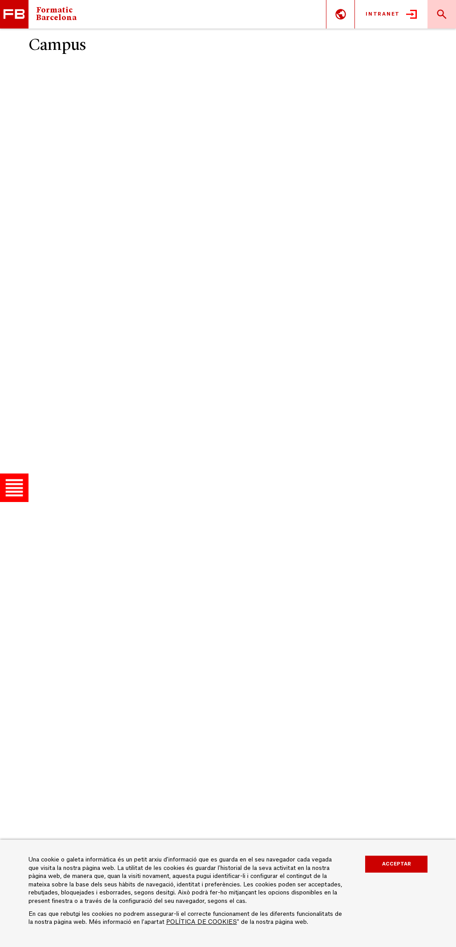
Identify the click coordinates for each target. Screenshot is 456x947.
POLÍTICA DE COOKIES (201, 922)
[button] (14, 488)
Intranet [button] (383, 14)
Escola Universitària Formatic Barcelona (14, 14)
